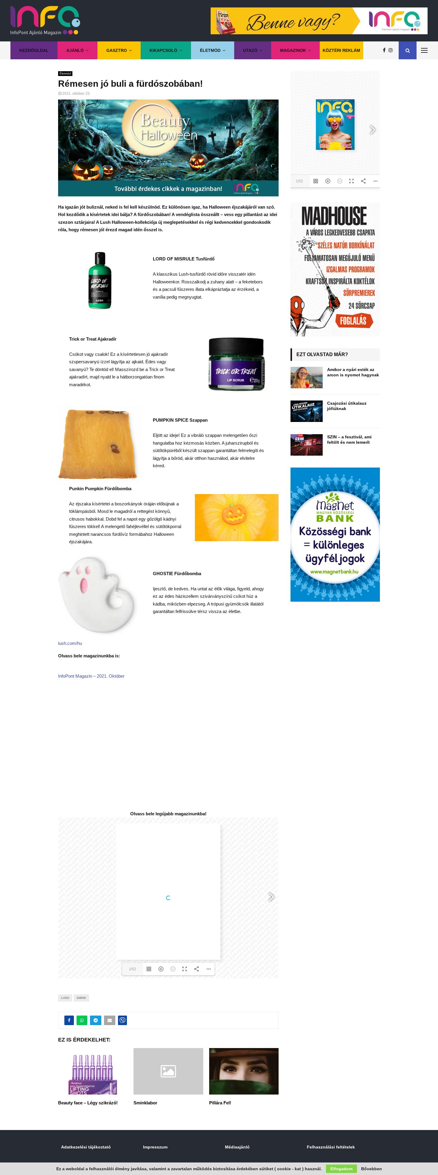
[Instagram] (392, 50)
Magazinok (293, 50)
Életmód (210, 50)
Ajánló (75, 50)
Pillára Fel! (220, 1102)
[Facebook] (386, 50)
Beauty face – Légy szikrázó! (88, 1102)
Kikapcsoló (163, 50)
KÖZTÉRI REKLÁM (341, 50)
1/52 (132, 969)
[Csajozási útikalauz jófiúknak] (307, 411)
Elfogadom (341, 1168)
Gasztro (116, 50)
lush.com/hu (70, 643)
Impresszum (155, 1147)
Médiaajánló (237, 1147)
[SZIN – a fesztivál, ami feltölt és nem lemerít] (307, 445)
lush (65, 997)
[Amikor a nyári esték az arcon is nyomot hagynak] (307, 377)
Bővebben (371, 1169)
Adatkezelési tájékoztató (86, 1147)
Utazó (250, 50)
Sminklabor (145, 1102)
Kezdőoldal (34, 50)
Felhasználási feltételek (331, 1147)
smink (81, 997)
